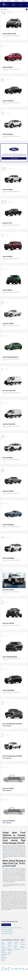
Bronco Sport (11, 851)
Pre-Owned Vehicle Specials (4, 959)
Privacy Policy (6, 969)
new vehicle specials (17, 869)
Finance (10, 940)
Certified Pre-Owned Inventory (4, 951)
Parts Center (17, 949)
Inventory (4, 940)
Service (16, 940)
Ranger (6, 851)
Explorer (18, 851)
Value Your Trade (14, 158)
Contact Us (7, 924)
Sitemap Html (16, 969)
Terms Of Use (9, 969)
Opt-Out (24, 969)
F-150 (4, 851)
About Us (22, 942)
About (22, 940)
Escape (23, 850)
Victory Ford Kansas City (2, 969)
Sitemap (12, 968)
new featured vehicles (7, 869)
